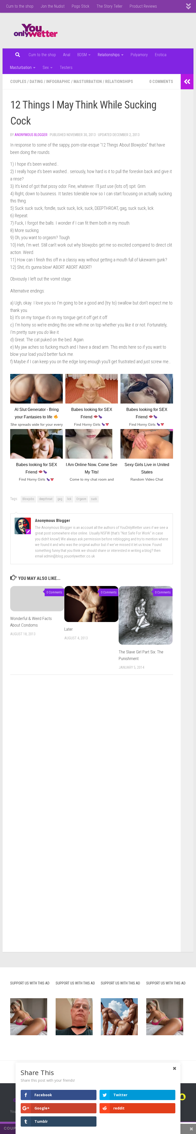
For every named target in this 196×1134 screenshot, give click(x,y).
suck (94, 499)
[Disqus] (91, 749)
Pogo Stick (80, 6)
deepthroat (46, 499)
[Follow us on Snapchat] (182, 1097)
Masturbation (21, 67)
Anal (66, 54)
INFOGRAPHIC (58, 81)
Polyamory (139, 54)
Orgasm (81, 499)
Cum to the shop (19, 6)
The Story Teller (109, 6)
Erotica (160, 54)
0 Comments (161, 81)
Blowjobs (28, 499)
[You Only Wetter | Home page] (35, 30)
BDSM (82, 54)
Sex (46, 67)
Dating (36, 81)
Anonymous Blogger (31, 135)
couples (18, 81)
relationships (119, 81)
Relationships (109, 54)
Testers (66, 67)
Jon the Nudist (53, 6)
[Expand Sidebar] (187, 81)
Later (68, 629)
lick (69, 499)
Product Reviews (143, 6)
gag (59, 499)
